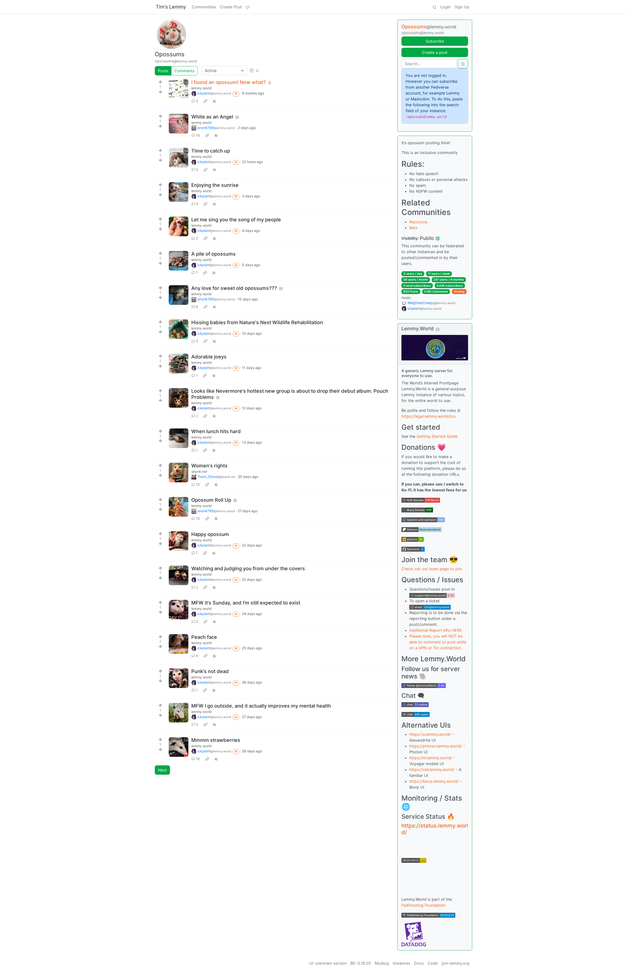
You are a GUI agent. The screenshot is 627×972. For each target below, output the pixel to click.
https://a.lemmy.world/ (430, 734)
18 (198, 759)
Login (445, 6)
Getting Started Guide (437, 436)
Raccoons (418, 221)
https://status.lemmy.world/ (434, 828)
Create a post (434, 52)
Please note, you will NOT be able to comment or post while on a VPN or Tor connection (437, 642)
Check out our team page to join (431, 568)
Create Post (231, 6)
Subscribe (435, 41)
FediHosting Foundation (423, 905)
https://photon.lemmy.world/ (435, 746)
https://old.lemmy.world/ (432, 769)
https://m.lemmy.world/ (430, 757)
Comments (184, 70)
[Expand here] (178, 89)
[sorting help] (251, 70)
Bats (413, 227)
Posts (163, 70)
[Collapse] (438, 329)
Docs (419, 963)
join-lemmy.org (455, 963)
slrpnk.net (199, 471)
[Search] (434, 7)
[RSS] (257, 70)
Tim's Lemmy (171, 7)
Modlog (459, 291)
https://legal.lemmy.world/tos (428, 416)
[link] (205, 101)
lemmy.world (201, 88)
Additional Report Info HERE (435, 630)
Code (433, 963)
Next (162, 770)
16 (198, 135)
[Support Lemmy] (247, 7)
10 (198, 484)
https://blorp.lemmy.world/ (433, 781)
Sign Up (462, 6)
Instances (401, 963)
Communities (204, 6)
